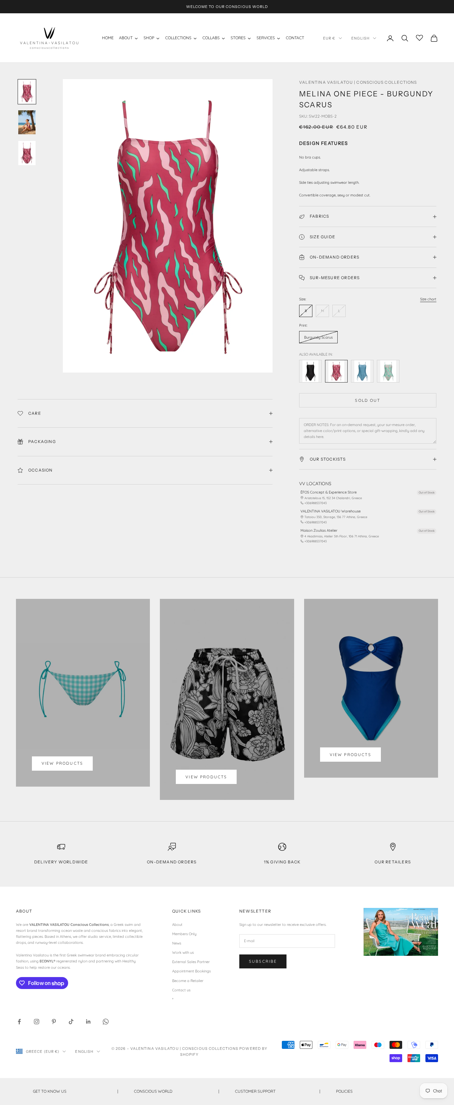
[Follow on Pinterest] (54, 1021)
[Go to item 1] (27, 91)
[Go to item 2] (27, 122)
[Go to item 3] (27, 153)
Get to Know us (75, 1091)
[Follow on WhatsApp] (105, 1021)
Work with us (183, 952)
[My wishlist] (419, 37)
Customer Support (277, 1091)
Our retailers (393, 861)
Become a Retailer (187, 980)
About (177, 924)
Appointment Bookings (191, 971)
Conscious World (176, 1091)
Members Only (184, 934)
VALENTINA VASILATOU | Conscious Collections (358, 82)
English (360, 38)
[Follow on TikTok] (71, 1021)
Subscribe (263, 961)
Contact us (181, 990)
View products (62, 763)
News (176, 943)
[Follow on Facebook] (19, 1021)
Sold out (367, 400)
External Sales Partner (191, 961)
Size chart (428, 299)
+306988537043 (315, 503)
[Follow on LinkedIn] (88, 1021)
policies (378, 1091)
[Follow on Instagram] (36, 1021)
